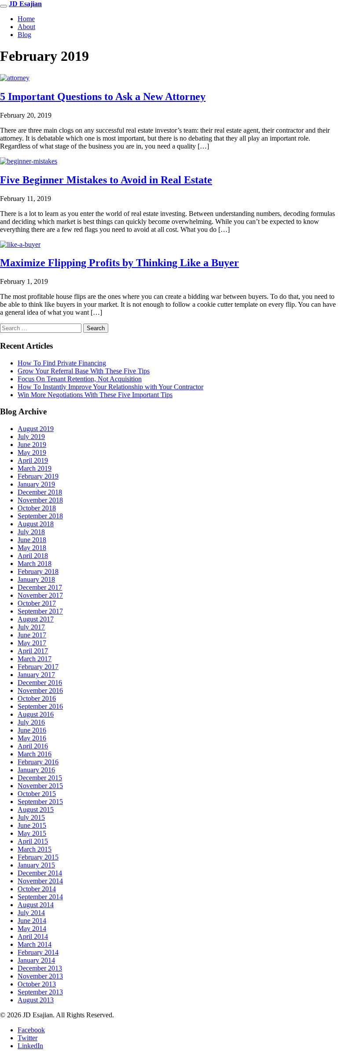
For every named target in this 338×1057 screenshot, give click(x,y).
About (26, 26)
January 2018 (36, 579)
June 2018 (32, 539)
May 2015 (32, 833)
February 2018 (38, 571)
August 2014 (36, 904)
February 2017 (38, 666)
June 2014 (32, 920)
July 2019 (31, 436)
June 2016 (32, 730)
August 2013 (36, 1000)
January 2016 (36, 770)
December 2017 (40, 587)
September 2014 (40, 897)
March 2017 (34, 658)
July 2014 (31, 912)
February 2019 (38, 476)
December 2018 (40, 492)
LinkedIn (30, 1046)
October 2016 (37, 698)
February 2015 (38, 857)
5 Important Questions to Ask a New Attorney (103, 96)
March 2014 (34, 944)
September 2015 (40, 801)
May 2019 (32, 452)
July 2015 (31, 817)
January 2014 (36, 960)
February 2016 (38, 762)
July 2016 (31, 722)
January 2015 (36, 865)
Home (26, 18)
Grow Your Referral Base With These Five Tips (84, 371)
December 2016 (40, 682)
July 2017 (31, 627)
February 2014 (38, 952)
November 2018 (40, 500)
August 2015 (36, 809)
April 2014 (33, 936)
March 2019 (34, 468)
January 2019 (36, 484)
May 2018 (32, 547)
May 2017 (32, 643)
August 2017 (36, 619)
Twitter (27, 1038)
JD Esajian (25, 3)
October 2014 (37, 889)
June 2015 (32, 825)
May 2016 (32, 738)
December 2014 (40, 873)
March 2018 (34, 563)
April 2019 (33, 460)
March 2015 (34, 849)
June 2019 (32, 444)
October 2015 (37, 793)
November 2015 (40, 785)
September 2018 (40, 516)
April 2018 (33, 555)
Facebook (31, 1030)
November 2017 (40, 595)
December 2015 (40, 778)
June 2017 (32, 635)
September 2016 (40, 706)
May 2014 (32, 928)
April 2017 (33, 651)
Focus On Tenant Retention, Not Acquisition (80, 379)
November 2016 (40, 690)
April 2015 (33, 841)
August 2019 (36, 428)
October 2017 (37, 603)
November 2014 (40, 881)
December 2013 (40, 968)
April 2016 (33, 746)
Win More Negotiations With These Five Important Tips (95, 394)
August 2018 (36, 524)
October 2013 (37, 984)
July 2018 (31, 532)
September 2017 (40, 611)
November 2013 (40, 976)
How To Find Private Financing (62, 363)
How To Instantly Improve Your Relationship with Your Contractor (110, 387)
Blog (24, 34)
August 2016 (36, 714)
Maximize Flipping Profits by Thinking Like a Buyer (119, 262)
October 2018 (37, 508)
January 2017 (36, 674)
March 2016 (34, 754)
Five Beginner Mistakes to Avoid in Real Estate (106, 180)
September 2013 (40, 992)
